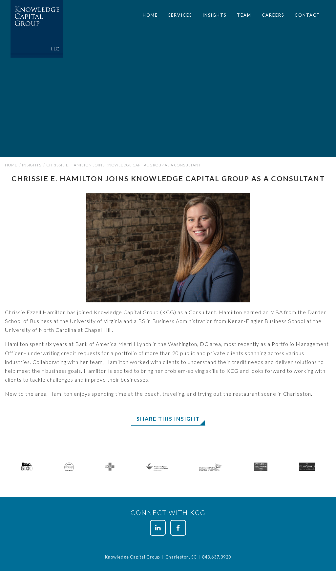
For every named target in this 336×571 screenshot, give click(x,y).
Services (180, 15)
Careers (273, 15)
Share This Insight (168, 418)
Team (244, 15)
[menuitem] (150, 15)
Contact (307, 15)
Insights (214, 15)
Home (150, 15)
